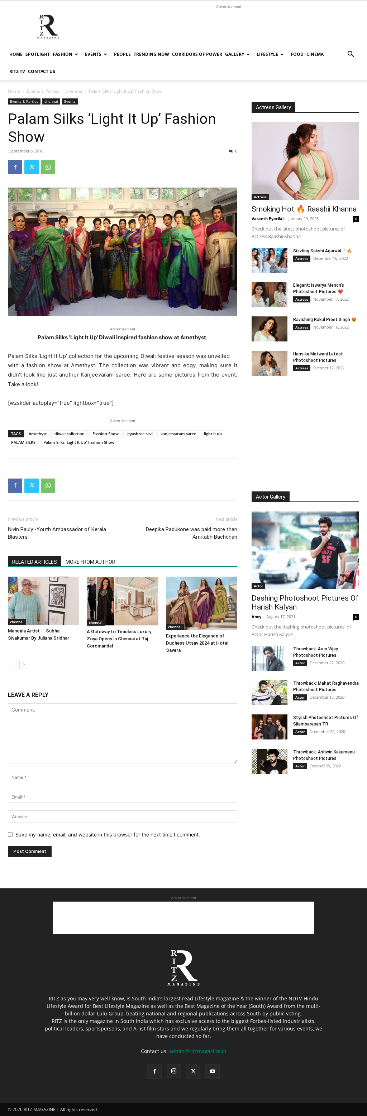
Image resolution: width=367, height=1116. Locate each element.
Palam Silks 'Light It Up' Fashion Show (78, 442)
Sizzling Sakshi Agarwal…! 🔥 (322, 250)
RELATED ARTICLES (34, 562)
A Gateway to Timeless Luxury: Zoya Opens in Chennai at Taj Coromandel (119, 639)
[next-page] (23, 664)
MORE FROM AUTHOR (90, 562)
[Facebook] (15, 167)
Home (16, 54)
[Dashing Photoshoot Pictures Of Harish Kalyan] (305, 550)
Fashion (62, 54)
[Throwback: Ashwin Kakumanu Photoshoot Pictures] (269, 761)
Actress (260, 196)
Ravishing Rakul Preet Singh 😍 (325, 319)
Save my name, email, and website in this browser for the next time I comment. (107, 834)
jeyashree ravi (140, 433)
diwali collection (69, 433)
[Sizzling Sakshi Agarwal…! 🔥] (269, 260)
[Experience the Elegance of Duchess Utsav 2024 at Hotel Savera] (201, 603)
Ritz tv (17, 71)
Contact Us (41, 71)
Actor (258, 585)
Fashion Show (105, 433)
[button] (350, 55)
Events (93, 54)
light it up (213, 433)
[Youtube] (212, 1071)
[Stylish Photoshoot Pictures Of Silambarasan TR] (269, 726)
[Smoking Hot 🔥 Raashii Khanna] (305, 161)
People (122, 54)
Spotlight (37, 54)
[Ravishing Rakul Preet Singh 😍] (269, 328)
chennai (74, 91)
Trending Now (151, 54)
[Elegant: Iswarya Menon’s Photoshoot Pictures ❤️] (269, 294)
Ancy (256, 616)
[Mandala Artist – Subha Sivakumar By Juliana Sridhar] (43, 601)
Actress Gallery (273, 107)
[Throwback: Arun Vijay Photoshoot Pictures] (269, 658)
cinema (315, 54)
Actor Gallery (270, 497)
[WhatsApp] (48, 167)
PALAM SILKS (23, 442)
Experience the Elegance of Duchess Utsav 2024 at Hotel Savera (197, 643)
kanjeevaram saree (178, 433)
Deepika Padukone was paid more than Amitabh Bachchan (191, 533)
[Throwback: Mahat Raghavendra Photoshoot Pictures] (269, 692)
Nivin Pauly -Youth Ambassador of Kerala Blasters (57, 533)
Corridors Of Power (197, 54)
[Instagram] (174, 1071)
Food (297, 54)
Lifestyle (267, 54)
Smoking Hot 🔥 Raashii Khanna (304, 209)
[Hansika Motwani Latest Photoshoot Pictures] (269, 363)
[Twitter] (31, 167)
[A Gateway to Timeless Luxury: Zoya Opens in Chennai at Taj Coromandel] (122, 601)
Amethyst (38, 433)
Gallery (234, 54)
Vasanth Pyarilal (267, 218)
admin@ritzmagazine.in (198, 1051)
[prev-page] (12, 664)
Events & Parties (43, 91)
